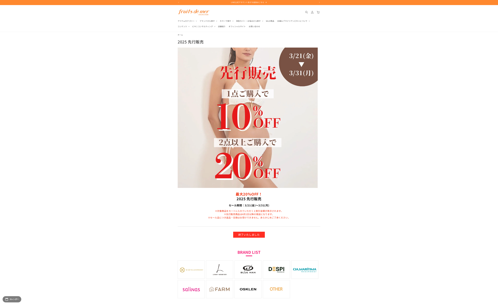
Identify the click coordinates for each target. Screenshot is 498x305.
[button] (187, 21)
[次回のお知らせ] (319, 2)
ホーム (180, 35)
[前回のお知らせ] (178, 2)
